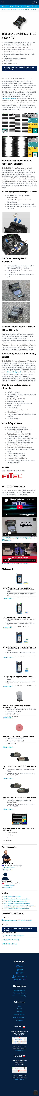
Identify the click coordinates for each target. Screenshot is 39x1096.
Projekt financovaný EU (19, 1017)
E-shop (11, 6)
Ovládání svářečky (12, 832)
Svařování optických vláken (21, 9)
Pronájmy (18, 6)
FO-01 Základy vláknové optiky (12, 896)
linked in (20, 1020)
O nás (19, 1006)
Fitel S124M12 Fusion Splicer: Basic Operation (17, 538)
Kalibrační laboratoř (19, 1014)
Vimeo (9, 540)
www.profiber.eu (19, 1050)
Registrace (13, 69)
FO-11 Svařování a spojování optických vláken (17, 903)
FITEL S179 (10, 835)
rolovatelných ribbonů (9, 98)
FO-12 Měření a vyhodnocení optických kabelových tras (19, 906)
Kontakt (19, 1008)
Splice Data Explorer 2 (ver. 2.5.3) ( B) (12, 936)
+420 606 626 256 (9, 885)
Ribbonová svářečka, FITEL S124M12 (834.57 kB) (18, 920)
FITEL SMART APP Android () (10, 940)
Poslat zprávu (8, 870)
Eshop (9, 9)
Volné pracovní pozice (19, 993)
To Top (35, 1092)
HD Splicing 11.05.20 (8, 563)
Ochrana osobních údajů (19, 995)
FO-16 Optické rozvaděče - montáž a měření (16, 908)
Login (29, 928)
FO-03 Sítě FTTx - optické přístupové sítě (15, 901)
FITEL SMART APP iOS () (9, 944)
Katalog (4, 6)
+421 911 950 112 (9, 867)
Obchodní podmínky (19, 990)
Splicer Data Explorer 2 (14, 372)
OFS (3, 540)
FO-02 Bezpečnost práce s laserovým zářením (17, 899)
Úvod (3, 9)
